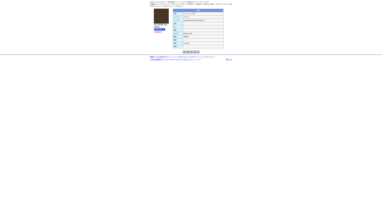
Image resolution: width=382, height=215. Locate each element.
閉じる (229, 60)
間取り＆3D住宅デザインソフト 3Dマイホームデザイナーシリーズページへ (182, 57)
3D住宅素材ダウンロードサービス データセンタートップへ (175, 60)
